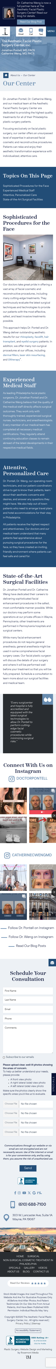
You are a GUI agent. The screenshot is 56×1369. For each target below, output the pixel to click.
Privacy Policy (23, 1324)
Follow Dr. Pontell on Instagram (31, 928)
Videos (42, 1268)
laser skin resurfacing (32, 355)
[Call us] (31, 31)
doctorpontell (31, 778)
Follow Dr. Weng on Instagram (31, 937)
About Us (15, 75)
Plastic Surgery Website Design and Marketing (28, 1350)
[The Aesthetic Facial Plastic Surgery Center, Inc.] (28, 1181)
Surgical (33, 1257)
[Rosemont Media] (28, 1358)
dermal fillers (11, 355)
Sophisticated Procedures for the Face (26, 186)
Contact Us (41, 1272)
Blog (26, 1272)
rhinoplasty (26, 337)
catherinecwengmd (32, 855)
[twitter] (29, 1193)
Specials (14, 1268)
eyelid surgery (30, 342)
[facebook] (15, 1193)
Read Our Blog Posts (31, 946)
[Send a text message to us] (41, 31)
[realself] (39, 1193)
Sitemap (36, 1324)
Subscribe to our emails (20, 1057)
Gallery (29, 1268)
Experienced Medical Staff (18, 191)
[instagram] (19, 1193)
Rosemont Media (30, 1353)
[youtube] (24, 1193)
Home (20, 1257)
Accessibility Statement (28, 1331)
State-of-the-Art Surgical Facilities (23, 200)
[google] (34, 1193)
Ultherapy (14, 360)
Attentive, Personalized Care (20, 195)
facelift (39, 337)
